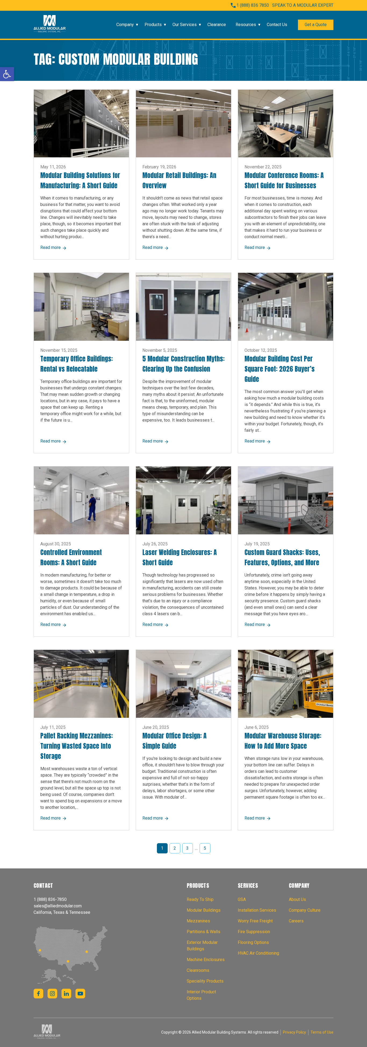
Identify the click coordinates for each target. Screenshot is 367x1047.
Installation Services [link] (257, 910)
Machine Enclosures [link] (206, 959)
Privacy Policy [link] (294, 1032)
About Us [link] (297, 899)
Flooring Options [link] (253, 942)
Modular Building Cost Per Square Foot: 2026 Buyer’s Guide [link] (279, 369)
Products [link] (153, 24)
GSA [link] (242, 899)
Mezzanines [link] (198, 920)
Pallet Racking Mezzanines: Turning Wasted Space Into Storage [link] (76, 746)
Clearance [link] (216, 24)
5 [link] (205, 848)
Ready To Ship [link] (200, 899)
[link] (7, 74)
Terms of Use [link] (322, 1032)
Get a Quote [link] (316, 24)
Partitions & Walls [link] (203, 931)
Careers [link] (296, 920)
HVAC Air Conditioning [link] (258, 953)
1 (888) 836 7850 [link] (252, 5)
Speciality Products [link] (205, 981)
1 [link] (162, 848)
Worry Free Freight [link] (255, 920)
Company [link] (125, 24)
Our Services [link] (184, 24)
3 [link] (187, 848)
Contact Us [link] (277, 24)
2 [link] (175, 848)
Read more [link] (53, 247)
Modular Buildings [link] (204, 910)
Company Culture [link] (305, 910)
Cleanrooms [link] (198, 970)
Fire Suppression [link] (254, 931)
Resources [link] (246, 24)
